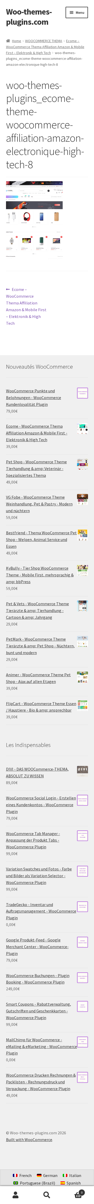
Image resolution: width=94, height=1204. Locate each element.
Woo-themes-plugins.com (29, 16)
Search (47, 1195)
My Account (15, 1195)
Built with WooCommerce (29, 1139)
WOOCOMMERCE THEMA (43, 40)
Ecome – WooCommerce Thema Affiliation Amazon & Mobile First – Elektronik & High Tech (45, 46)
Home (16, 40)
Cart (73, 1190)
